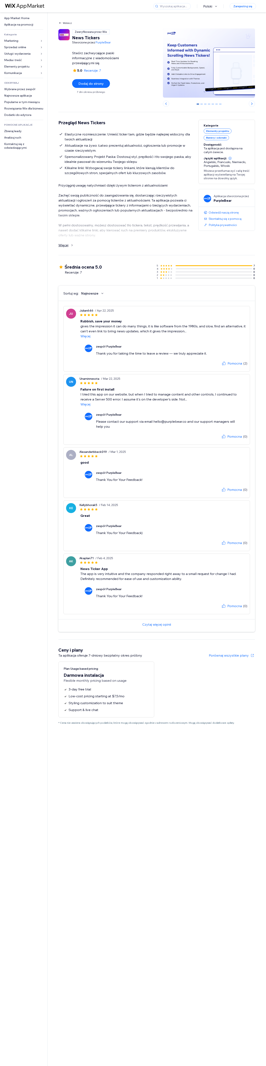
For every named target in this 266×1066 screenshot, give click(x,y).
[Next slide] (252, 104)
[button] (230, 158)
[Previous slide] (166, 104)
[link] (23, 18)
